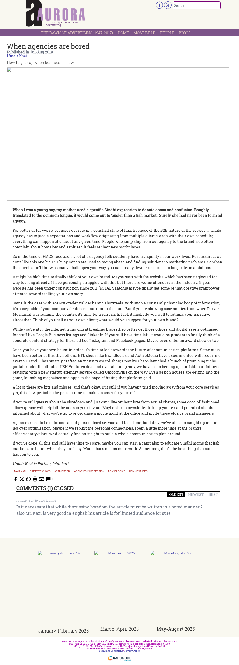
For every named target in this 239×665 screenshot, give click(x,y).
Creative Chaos (40, 471)
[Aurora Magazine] (55, 13)
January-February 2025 (63, 631)
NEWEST (196, 494)
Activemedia (62, 471)
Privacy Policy (132, 650)
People (167, 32)
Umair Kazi (17, 55)
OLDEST (176, 494)
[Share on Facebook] (15, 479)
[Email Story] (41, 479)
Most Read (144, 32)
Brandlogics (116, 471)
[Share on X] (22, 479)
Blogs (185, 32)
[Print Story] (35, 479)
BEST (213, 494)
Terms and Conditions (111, 650)
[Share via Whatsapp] (28, 479)
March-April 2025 (119, 629)
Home (123, 32)
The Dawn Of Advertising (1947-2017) (77, 32)
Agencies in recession (89, 471)
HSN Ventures (138, 471)
